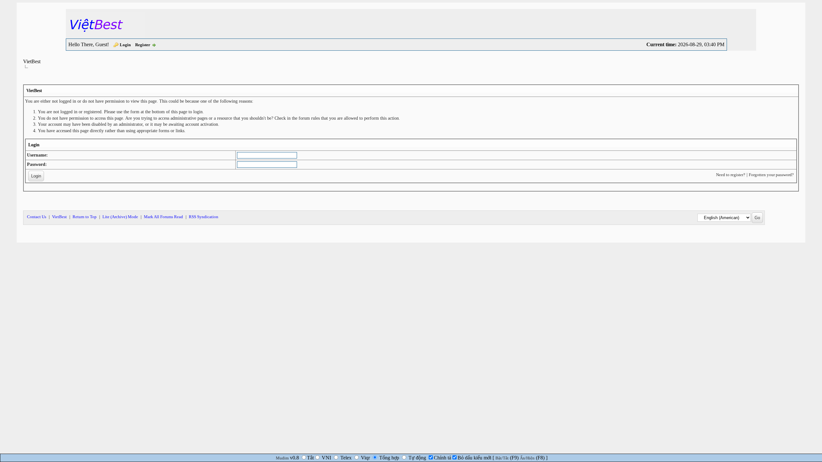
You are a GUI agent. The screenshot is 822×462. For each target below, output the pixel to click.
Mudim (282, 458)
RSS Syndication (203, 216)
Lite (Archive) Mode (120, 216)
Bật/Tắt (502, 458)
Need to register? (730, 174)
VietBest (31, 61)
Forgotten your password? (771, 174)
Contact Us (36, 216)
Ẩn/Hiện (527, 458)
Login (125, 44)
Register (142, 44)
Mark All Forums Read (163, 216)
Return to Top (85, 216)
